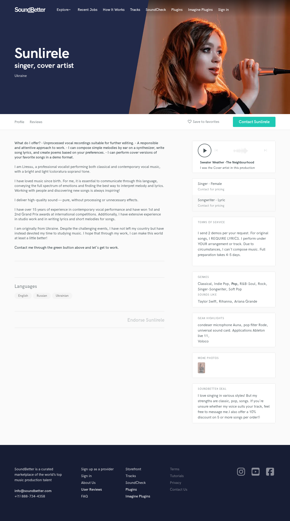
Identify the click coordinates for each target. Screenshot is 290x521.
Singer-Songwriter (212, 289)
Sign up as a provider (97, 469)
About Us (88, 483)
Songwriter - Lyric (211, 200)
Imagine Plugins (200, 10)
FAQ (84, 496)
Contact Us (178, 490)
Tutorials (177, 476)
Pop (234, 284)
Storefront (133, 469)
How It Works (114, 10)
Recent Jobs (87, 10)
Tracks (135, 10)
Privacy (175, 483)
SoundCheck (156, 10)
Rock (262, 284)
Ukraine (20, 76)
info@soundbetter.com (32, 491)
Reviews (36, 122)
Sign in (223, 10)
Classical (205, 284)
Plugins (177, 10)
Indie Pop (221, 284)
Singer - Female (210, 184)
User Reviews (91, 490)
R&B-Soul (247, 284)
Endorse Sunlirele (145, 320)
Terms (174, 469)
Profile (19, 122)
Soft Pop (235, 289)
